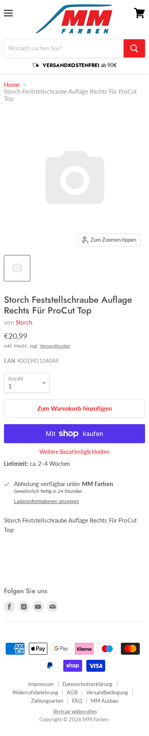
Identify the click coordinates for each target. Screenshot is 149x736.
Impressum (41, 684)
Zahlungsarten (47, 701)
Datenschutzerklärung (87, 684)
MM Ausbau (104, 701)
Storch (23, 322)
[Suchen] (134, 48)
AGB (72, 692)
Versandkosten (55, 346)
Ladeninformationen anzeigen (46, 501)
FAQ (77, 701)
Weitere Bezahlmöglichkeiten (74, 452)
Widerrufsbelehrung (35, 692)
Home (12, 84)
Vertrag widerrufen (75, 711)
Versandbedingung (107, 692)
